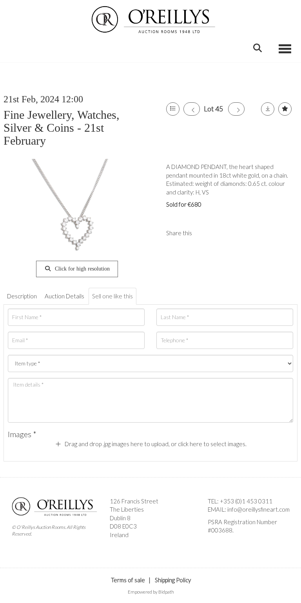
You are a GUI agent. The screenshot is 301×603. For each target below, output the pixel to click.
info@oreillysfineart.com (258, 509)
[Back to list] (173, 109)
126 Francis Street (134, 501)
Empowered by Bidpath (151, 592)
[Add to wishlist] (285, 109)
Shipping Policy (173, 579)
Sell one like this (112, 296)
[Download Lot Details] (267, 109)
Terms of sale (128, 579)
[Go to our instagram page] (220, 232)
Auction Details (64, 296)
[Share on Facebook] (204, 232)
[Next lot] (236, 109)
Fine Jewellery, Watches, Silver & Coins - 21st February (62, 127)
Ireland (119, 534)
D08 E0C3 (123, 526)
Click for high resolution (81, 269)
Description (22, 296)
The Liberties (127, 509)
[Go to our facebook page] (215, 543)
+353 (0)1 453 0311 (246, 501)
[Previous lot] (191, 109)
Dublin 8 (120, 517)
